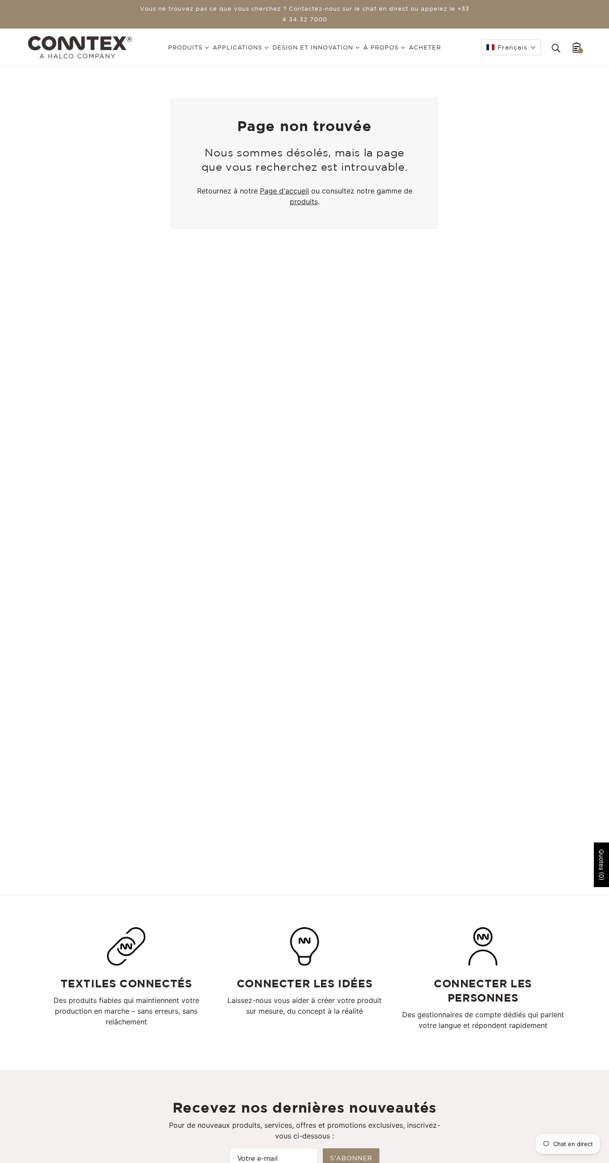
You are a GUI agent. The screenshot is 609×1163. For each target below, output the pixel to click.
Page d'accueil (284, 190)
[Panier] (576, 47)
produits (304, 201)
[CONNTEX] (80, 46)
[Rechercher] (555, 47)
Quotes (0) (601, 864)
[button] (511, 47)
